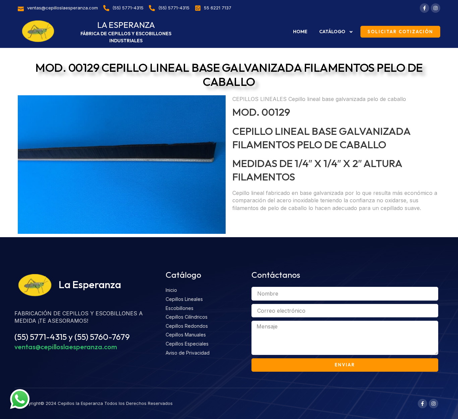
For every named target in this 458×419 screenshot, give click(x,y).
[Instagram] (435, 8)
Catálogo (332, 32)
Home (300, 32)
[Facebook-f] (424, 8)
